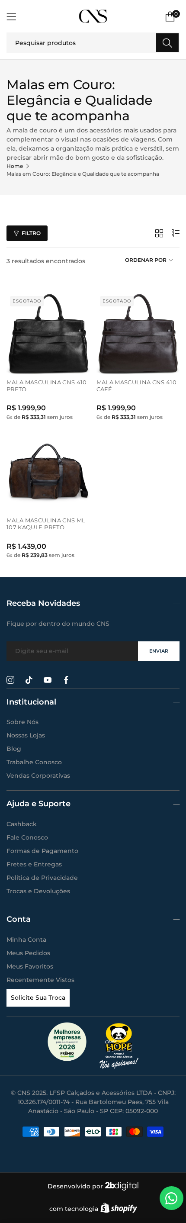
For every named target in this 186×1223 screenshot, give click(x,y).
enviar (158, 651)
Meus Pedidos (28, 953)
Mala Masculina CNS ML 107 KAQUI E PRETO (45, 524)
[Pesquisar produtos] (167, 42)
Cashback (21, 824)
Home (14, 166)
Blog (13, 749)
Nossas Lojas (25, 735)
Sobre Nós (22, 722)
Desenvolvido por (76, 1186)
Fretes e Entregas (34, 864)
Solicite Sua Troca (38, 997)
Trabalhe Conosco (34, 762)
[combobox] (93, 42)
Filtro (31, 233)
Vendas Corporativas (38, 775)
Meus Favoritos (29, 966)
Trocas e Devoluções (38, 891)
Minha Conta (26, 939)
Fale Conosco (27, 837)
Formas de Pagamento (42, 851)
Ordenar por (146, 260)
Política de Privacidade (42, 878)
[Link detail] (10, 680)
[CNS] (93, 16)
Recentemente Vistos (40, 980)
